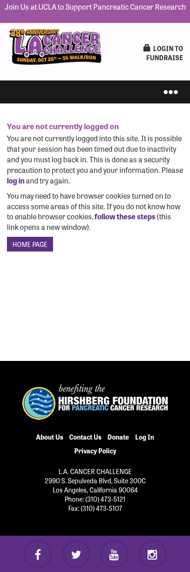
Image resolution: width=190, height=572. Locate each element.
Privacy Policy (95, 450)
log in (15, 180)
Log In (144, 436)
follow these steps (125, 216)
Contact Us (85, 436)
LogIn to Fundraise (164, 53)
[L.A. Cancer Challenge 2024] (55, 44)
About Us (49, 436)
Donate (118, 436)
